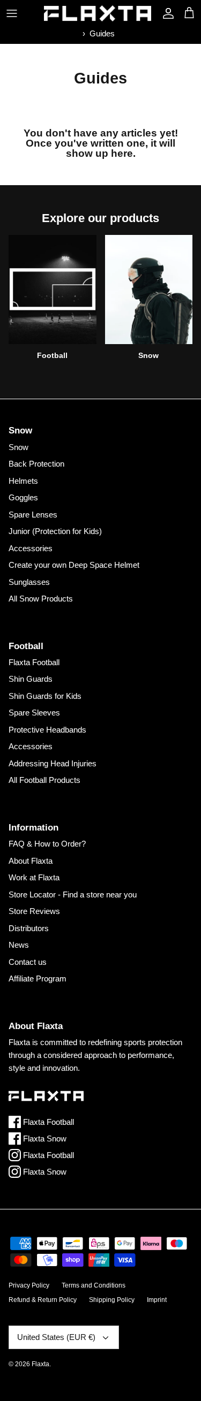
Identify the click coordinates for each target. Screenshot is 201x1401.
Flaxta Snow (43, 1138)
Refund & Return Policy (43, 1300)
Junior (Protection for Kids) (55, 531)
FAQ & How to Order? (47, 843)
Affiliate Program (37, 978)
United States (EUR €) (56, 1337)
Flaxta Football (34, 662)
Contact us (28, 961)
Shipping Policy (112, 1300)
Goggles (23, 497)
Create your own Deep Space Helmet (74, 564)
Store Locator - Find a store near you (73, 894)
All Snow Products (41, 598)
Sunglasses (29, 582)
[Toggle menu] (12, 13)
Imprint (157, 1300)
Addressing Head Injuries (52, 763)
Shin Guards (31, 678)
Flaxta (40, 1364)
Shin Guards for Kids (45, 695)
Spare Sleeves (34, 712)
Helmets (23, 480)
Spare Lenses (33, 514)
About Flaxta (31, 860)
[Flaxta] (97, 13)
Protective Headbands (47, 729)
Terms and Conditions (93, 1285)
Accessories (31, 548)
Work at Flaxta (34, 877)
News (19, 944)
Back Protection (36, 463)
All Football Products (44, 780)
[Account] (165, 13)
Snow (18, 447)
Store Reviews (34, 911)
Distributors (29, 928)
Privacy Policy (29, 1285)
